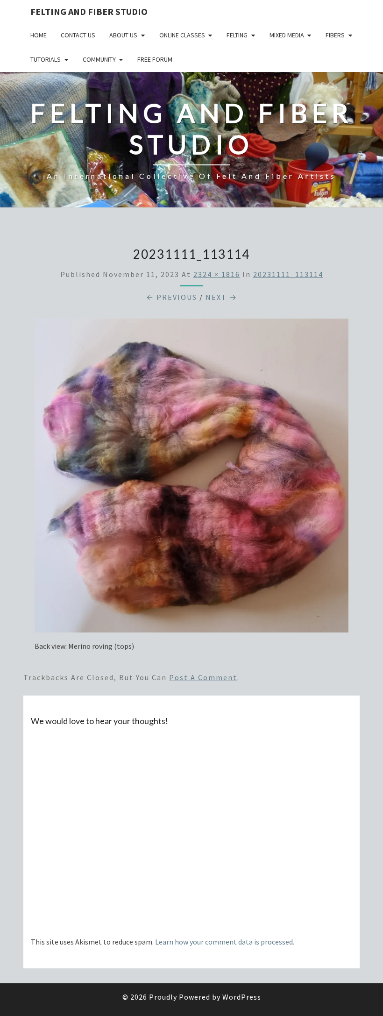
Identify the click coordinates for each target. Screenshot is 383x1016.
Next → (221, 297)
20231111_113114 (288, 274)
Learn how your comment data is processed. (224, 941)
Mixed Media (287, 35)
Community (99, 59)
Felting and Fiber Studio (89, 11)
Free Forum (154, 59)
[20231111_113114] (191, 478)
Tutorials (45, 59)
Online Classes (182, 35)
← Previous (171, 297)
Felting (237, 35)
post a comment (203, 677)
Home (38, 35)
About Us (123, 35)
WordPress (241, 997)
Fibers (335, 35)
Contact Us (78, 35)
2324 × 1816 (216, 274)
